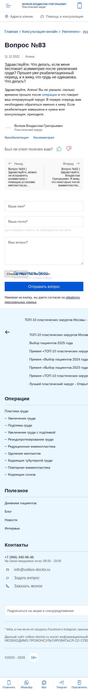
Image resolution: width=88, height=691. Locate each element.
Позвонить (9, 687)
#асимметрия (43, 137)
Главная (11, 31)
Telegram (61, 687)
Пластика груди (16, 411)
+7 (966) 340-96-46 (19, 557)
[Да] (59, 148)
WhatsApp (26, 687)
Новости (11, 520)
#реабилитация (17, 137)
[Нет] (69, 148)
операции (49, 94)
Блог (8, 511)
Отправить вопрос (44, 287)
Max (44, 687)
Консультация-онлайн (39, 31)
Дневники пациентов (20, 503)
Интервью (12, 528)
